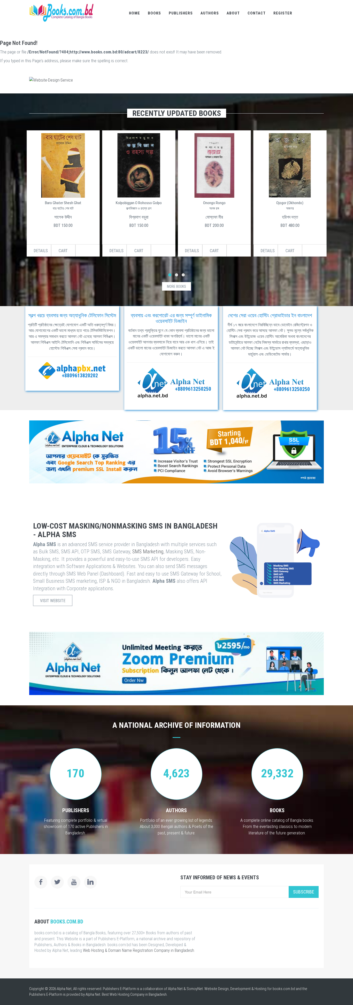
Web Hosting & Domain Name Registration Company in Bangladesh (138, 950)
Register (282, 13)
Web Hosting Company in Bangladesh (138, 994)
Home (134, 13)
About (233, 13)
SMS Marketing (147, 551)
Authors (210, 13)
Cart (63, 250)
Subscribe (303, 892)
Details (41, 250)
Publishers (181, 13)
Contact (257, 13)
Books (154, 13)
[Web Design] (176, 80)
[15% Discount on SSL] (176, 451)
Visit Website (52, 600)
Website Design (216, 988)
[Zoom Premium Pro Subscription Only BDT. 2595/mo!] (176, 663)
